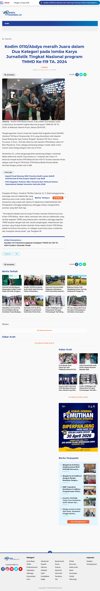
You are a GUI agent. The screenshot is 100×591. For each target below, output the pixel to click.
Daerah (43, 564)
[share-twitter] (81, 74)
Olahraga (30, 573)
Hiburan (44, 567)
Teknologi (72, 579)
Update (58, 198)
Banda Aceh (59, 561)
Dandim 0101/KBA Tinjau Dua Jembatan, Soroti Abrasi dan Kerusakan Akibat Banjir (72, 500)
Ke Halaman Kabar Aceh (44, 343)
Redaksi (89, 561)
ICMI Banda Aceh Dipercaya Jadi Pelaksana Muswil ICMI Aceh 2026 (67, 368)
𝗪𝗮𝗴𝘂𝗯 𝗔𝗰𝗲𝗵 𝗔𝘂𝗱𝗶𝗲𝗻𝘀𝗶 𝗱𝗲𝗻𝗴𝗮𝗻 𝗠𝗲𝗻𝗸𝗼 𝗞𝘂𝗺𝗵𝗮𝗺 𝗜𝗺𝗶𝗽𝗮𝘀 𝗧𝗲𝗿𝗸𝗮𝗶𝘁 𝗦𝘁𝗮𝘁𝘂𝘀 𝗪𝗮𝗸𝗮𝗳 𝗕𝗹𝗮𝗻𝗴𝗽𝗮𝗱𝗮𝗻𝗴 (72, 478)
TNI (16, 254)
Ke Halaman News (44, 330)
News (5, 324)
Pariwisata (73, 573)
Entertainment (32, 567)
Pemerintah (31, 576)
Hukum (58, 567)
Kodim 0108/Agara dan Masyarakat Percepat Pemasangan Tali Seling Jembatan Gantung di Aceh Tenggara (88, 388)
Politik (71, 576)
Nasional (7, 254)
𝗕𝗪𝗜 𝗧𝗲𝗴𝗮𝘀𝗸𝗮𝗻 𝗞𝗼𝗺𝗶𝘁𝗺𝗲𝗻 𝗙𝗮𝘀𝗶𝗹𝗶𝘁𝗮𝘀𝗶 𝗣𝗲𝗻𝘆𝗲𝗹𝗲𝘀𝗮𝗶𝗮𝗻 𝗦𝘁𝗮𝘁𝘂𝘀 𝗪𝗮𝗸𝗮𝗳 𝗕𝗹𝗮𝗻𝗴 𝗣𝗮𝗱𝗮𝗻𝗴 (72, 489)
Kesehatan (30, 570)
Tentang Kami (92, 564)
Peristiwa (58, 576)
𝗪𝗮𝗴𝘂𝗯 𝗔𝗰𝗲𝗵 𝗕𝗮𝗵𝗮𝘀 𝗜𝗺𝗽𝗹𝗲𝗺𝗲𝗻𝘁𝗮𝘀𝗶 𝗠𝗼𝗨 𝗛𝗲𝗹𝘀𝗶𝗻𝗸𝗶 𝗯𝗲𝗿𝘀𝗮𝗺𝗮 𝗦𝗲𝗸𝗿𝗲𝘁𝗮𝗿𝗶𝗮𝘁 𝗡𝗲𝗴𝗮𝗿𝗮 (71, 467)
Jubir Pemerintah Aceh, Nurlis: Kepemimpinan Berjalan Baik (88, 367)
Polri (28, 579)
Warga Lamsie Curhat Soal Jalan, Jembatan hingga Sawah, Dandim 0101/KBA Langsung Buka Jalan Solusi (72, 511)
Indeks (8, 23)
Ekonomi (72, 564)
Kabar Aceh (8, 337)
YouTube (22, 572)
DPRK (29, 564)
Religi (43, 579)
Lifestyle (44, 570)
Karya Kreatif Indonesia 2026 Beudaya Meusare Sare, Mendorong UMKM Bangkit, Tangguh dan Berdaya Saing (68, 388)
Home (6, 3)
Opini (43, 573)
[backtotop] (50, 553)
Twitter (17, 572)
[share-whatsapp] (85, 74)
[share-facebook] (77, 74)
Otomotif (58, 573)
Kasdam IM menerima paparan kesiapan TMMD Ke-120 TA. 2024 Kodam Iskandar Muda (31, 244)
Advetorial (44, 561)
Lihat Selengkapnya (77, 522)
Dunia (57, 564)
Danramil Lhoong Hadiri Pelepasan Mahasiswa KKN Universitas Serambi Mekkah (70, 3)
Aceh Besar (31, 561)
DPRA (71, 561)
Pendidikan (45, 576)
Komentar (10, 75)
